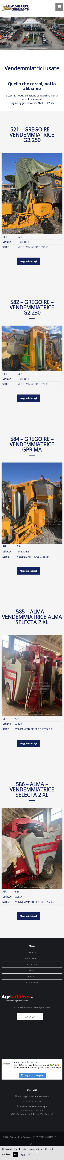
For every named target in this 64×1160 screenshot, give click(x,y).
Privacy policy (32, 982)
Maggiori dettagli (28, 261)
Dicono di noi (32, 964)
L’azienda (32, 952)
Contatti (32, 976)
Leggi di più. (26, 1154)
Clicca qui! (30, 1016)
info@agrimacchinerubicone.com (33, 1096)
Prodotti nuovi (32, 958)
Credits (58, 1137)
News (32, 970)
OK (15, 1154)
